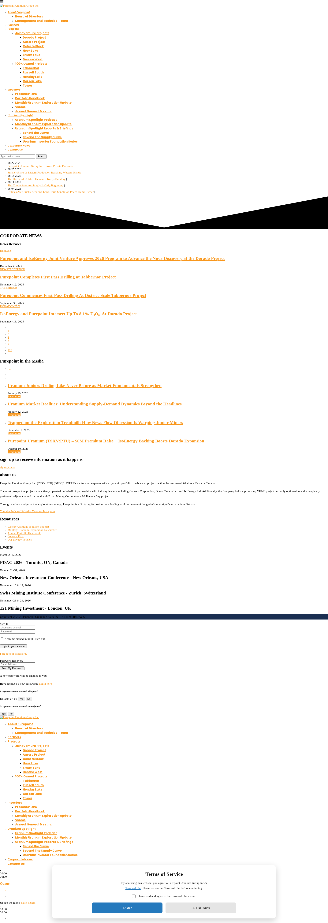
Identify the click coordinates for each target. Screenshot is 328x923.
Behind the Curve (36, 133)
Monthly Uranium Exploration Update (43, 103)
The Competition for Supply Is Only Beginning (35, 185)
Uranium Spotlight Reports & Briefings (44, 128)
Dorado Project (34, 37)
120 (10, 350)
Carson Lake (32, 81)
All (9, 368)
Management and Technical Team (41, 21)
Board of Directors (29, 16)
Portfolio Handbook (30, 98)
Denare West (33, 59)
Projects (13, 29)
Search (41, 156)
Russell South (33, 72)
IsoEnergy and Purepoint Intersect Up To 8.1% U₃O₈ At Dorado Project (68, 313)
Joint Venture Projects (32, 33)
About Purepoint (19, 12)
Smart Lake (31, 55)
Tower (27, 85)
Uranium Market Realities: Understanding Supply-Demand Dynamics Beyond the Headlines (95, 404)
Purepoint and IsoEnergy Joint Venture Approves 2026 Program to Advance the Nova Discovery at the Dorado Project (112, 258)
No (28, 699)
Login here (45, 683)
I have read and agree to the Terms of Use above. (166, 896)
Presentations (26, 94)
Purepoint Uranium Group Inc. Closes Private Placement (42, 166)
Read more (14, 396)
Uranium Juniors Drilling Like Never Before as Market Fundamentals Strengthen (85, 385)
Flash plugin (28, 902)
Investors (14, 89)
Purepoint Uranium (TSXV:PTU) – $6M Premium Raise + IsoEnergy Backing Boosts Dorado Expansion (106, 441)
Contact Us (15, 149)
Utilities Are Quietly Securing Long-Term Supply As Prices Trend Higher (51, 191)
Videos (20, 107)
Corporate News (19, 145)
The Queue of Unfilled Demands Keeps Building (36, 179)
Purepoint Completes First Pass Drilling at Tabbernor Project (58, 277)
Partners (14, 25)
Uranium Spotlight (20, 115)
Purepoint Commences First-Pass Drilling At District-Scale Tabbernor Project (73, 295)
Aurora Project (34, 42)
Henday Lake (32, 77)
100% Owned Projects (31, 64)
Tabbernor (31, 68)
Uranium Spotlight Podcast (36, 120)
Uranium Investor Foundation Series (50, 141)
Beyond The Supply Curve (42, 137)
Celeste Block (33, 46)
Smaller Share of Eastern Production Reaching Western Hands (44, 172)
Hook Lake (30, 51)
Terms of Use (133, 888)
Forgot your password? (13, 653)
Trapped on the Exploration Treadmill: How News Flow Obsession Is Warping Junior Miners (95, 422)
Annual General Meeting (33, 111)
